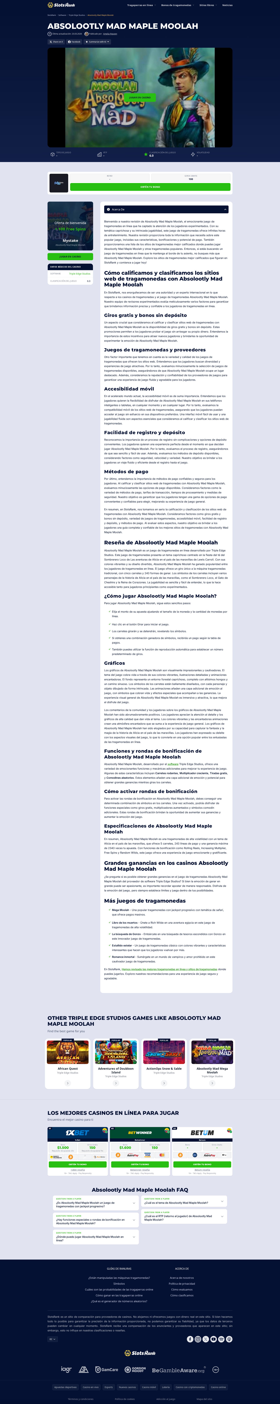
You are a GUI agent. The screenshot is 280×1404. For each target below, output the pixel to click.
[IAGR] (66, 1369)
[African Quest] (68, 1064)
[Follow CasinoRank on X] (206, 1339)
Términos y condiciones (80, 1399)
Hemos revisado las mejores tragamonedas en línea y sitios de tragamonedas (169, 969)
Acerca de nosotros (182, 1278)
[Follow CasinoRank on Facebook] (190, 1339)
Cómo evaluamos (182, 1289)
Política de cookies (125, 1399)
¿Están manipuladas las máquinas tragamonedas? (119, 1278)
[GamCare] (106, 1369)
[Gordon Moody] (135, 1369)
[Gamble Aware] (179, 1369)
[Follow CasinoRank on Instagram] (198, 1339)
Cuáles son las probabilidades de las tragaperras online (119, 1289)
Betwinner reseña (140, 1169)
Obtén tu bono (150, 186)
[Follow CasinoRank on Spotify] (221, 1339)
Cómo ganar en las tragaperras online (119, 1295)
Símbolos (119, 1283)
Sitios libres (207, 5)
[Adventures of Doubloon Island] (116, 1064)
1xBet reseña (78, 1169)
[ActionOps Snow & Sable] (164, 1064)
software (173, 764)
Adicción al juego (165, 1399)
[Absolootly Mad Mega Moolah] (212, 1064)
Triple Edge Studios (79, 273)
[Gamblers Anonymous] (83, 1369)
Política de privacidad (182, 1283)
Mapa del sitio (204, 1399)
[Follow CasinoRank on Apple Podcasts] (229, 1339)
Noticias (227, 5)
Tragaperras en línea (140, 5)
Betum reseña (202, 1169)
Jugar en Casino (140, 97)
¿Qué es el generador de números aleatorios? (119, 1301)
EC (51, 1339)
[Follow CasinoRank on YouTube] (213, 1339)
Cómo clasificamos (182, 1295)
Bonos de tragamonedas (176, 5)
